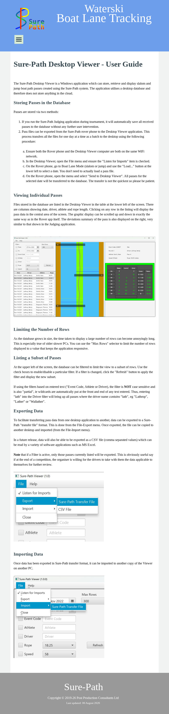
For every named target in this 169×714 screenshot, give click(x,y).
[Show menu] (19, 39)
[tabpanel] (84, 64)
